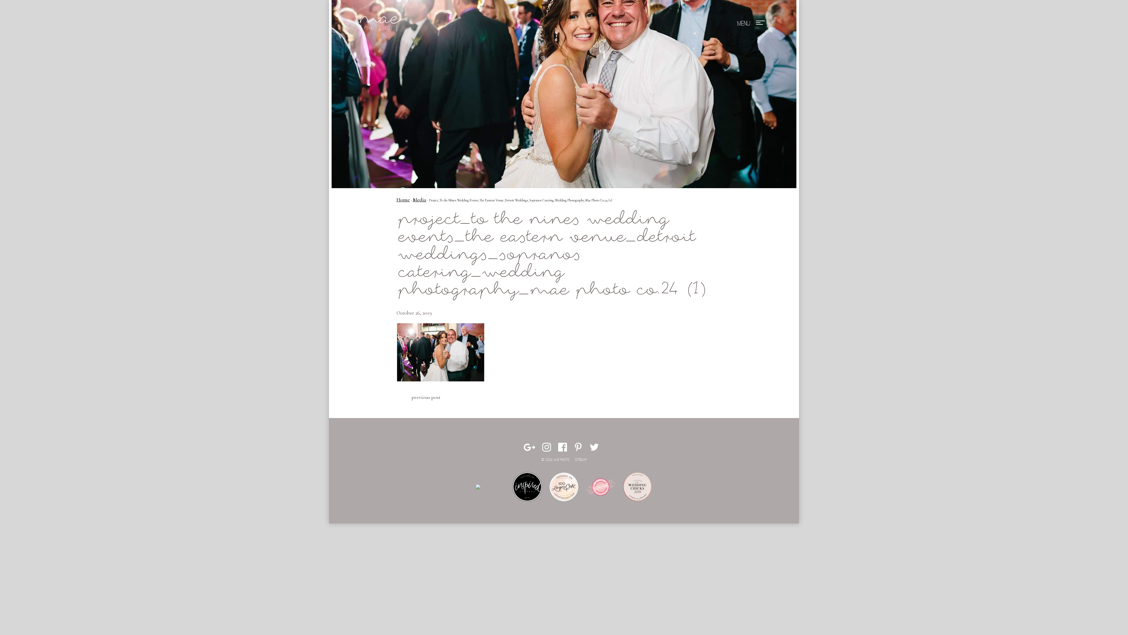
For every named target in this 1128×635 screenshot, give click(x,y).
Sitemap (581, 460)
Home (403, 199)
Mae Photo (380, 23)
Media (419, 199)
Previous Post (426, 397)
